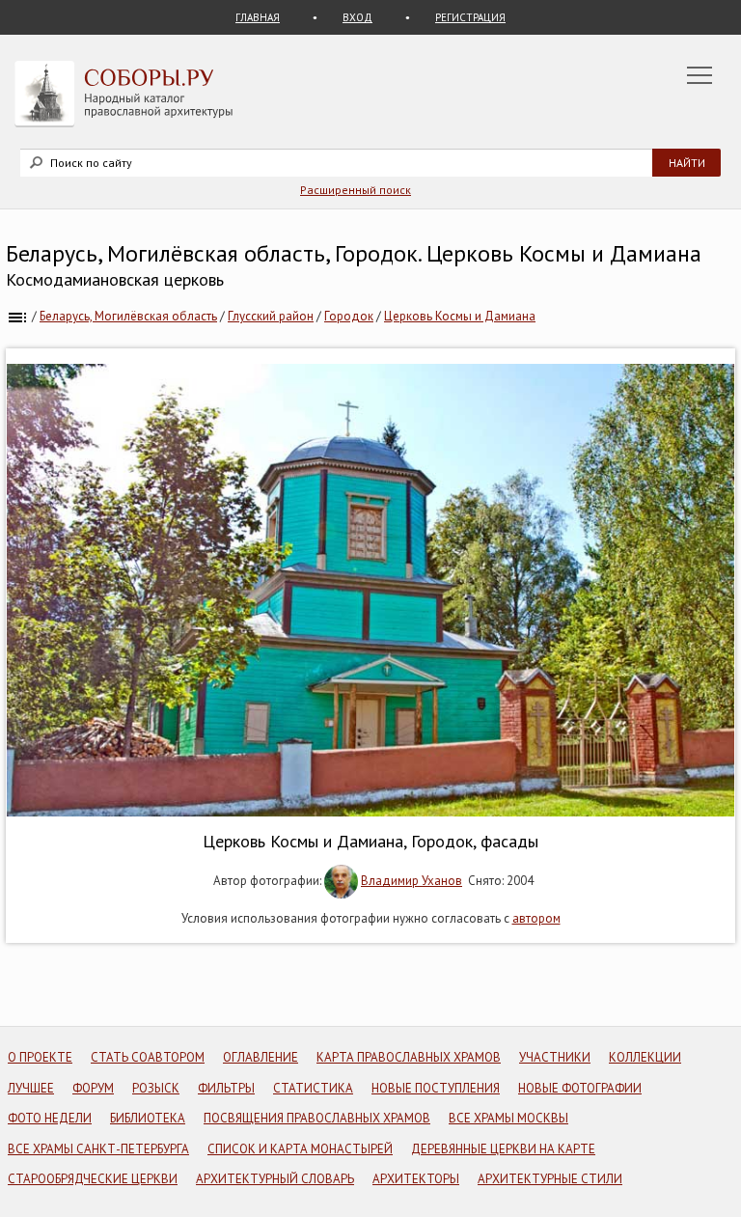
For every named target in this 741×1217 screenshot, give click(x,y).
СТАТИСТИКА (313, 1088)
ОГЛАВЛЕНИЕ (260, 1057)
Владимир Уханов (411, 880)
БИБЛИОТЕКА (147, 1118)
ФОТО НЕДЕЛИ (50, 1118)
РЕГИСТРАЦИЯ (470, 17)
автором (536, 918)
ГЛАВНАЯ (257, 17)
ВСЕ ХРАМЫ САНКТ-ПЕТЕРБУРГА (98, 1149)
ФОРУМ (93, 1088)
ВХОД (357, 17)
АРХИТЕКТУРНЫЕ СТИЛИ (550, 1179)
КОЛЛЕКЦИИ (645, 1057)
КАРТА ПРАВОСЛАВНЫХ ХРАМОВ (408, 1057)
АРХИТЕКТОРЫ (415, 1179)
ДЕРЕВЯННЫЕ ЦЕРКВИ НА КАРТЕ (503, 1149)
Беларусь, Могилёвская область (128, 316)
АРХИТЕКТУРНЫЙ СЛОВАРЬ (275, 1179)
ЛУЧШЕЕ (31, 1088)
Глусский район (271, 316)
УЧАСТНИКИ (554, 1057)
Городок (348, 316)
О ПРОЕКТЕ (40, 1057)
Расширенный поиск (355, 189)
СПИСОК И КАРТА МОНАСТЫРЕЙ (300, 1149)
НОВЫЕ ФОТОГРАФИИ (580, 1088)
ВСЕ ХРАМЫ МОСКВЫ (508, 1118)
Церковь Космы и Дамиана (459, 316)
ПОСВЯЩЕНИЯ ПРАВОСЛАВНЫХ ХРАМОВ (317, 1118)
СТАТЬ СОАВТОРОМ (148, 1057)
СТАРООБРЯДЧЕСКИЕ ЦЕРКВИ (93, 1179)
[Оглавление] (17, 316)
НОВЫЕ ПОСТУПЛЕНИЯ (435, 1088)
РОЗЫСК (155, 1088)
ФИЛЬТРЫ (226, 1088)
